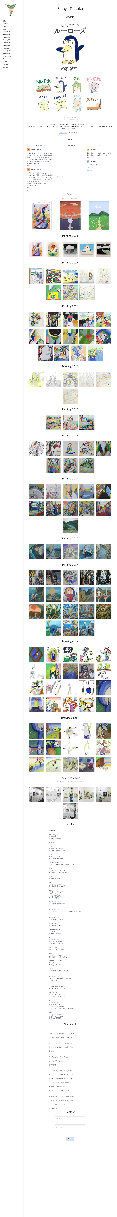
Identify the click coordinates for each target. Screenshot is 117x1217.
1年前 (28, 165)
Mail (57, 1123)
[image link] (70, 215)
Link (106, 155)
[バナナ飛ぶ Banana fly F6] (53, 628)
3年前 (88, 157)
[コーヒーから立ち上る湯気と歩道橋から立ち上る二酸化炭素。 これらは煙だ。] (53, 379)
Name (58, 1118)
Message (59, 1128)
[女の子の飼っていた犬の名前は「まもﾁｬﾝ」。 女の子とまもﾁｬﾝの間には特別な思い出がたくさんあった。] (70, 379)
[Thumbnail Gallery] (36, 249)
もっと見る (30, 190)
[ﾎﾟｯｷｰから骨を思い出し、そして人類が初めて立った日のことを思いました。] (36, 379)
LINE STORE (63, 132)
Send (70, 1139)
